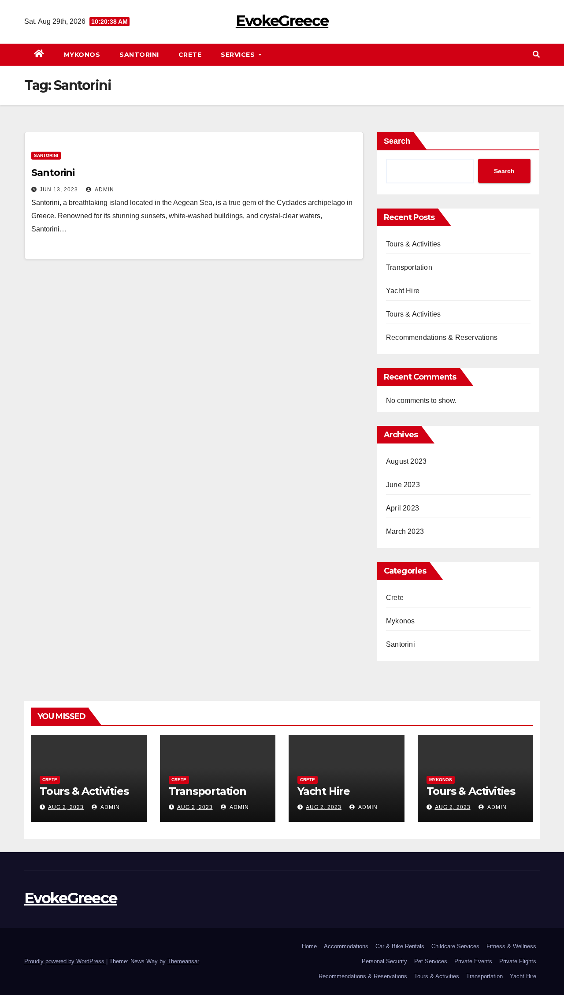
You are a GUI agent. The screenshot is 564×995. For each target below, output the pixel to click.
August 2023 (406, 461)
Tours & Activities (413, 244)
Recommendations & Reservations (441, 337)
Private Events (473, 961)
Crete (190, 55)
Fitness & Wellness (511, 946)
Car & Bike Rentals (399, 946)
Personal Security (384, 961)
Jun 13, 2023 (59, 189)
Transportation (409, 267)
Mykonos (82, 55)
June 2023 (403, 484)
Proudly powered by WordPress (65, 961)
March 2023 (405, 531)
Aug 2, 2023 (66, 807)
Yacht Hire (402, 290)
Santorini (139, 55)
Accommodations (346, 946)
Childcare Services (455, 946)
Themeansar (183, 961)
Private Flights (517, 961)
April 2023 (402, 508)
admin (103, 189)
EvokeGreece (282, 20)
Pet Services (430, 961)
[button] (536, 54)
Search (397, 141)
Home (309, 946)
